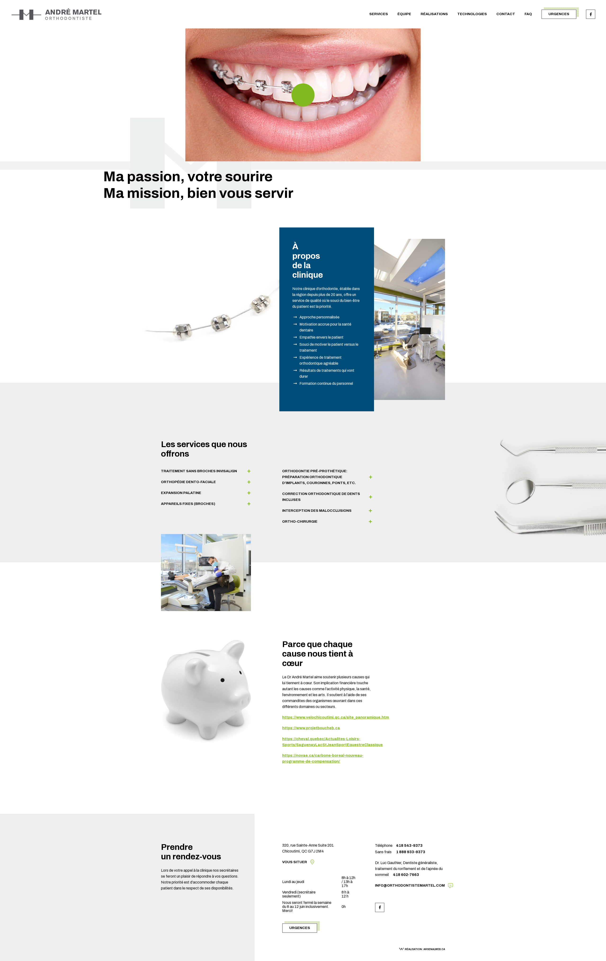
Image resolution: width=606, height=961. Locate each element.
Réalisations (434, 14)
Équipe (404, 14)
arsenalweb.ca (434, 949)
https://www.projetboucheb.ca (311, 728)
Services (378, 14)
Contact (505, 14)
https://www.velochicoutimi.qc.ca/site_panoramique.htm (335, 717)
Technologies (472, 14)
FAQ (528, 14)
